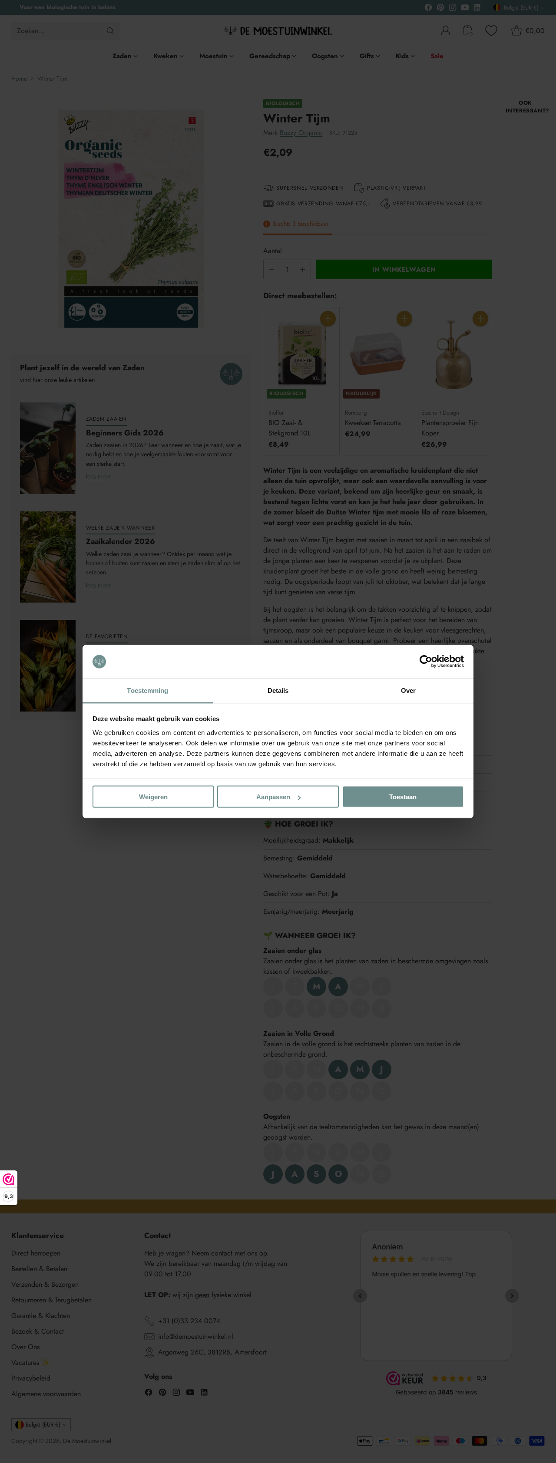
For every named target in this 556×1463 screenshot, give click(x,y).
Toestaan (403, 797)
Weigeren (153, 797)
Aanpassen (273, 797)
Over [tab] (408, 690)
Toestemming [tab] (147, 690)
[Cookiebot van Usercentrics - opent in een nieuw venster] (426, 661)
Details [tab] (278, 690)
